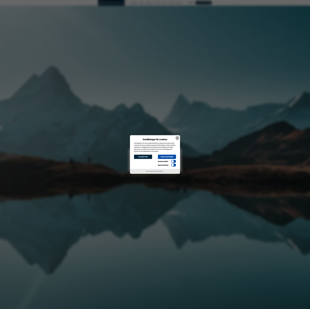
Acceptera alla (143, 157)
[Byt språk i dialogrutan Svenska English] (177, 138)
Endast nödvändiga (167, 157)
